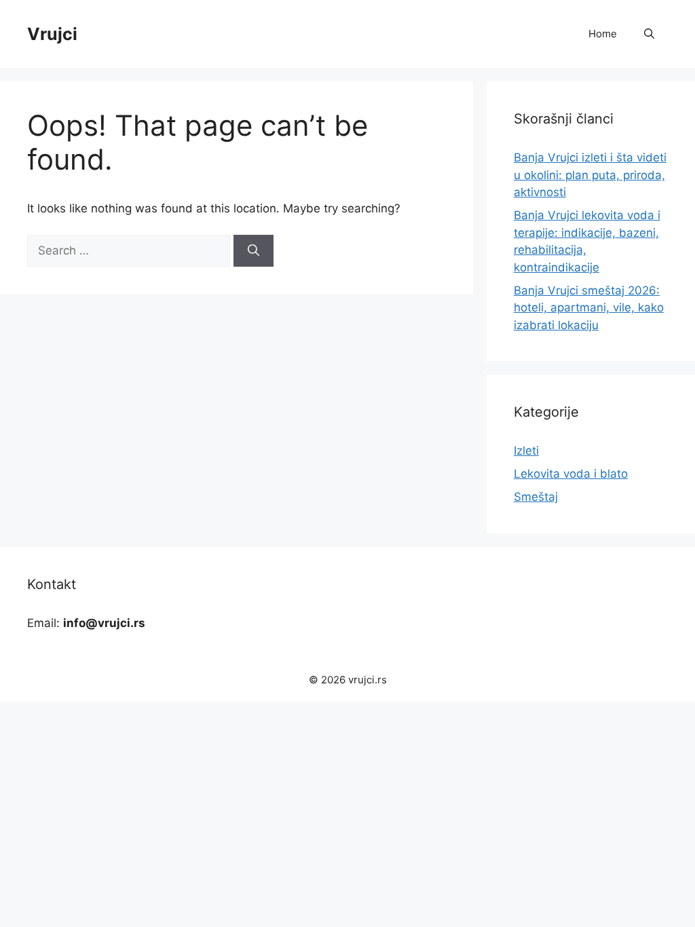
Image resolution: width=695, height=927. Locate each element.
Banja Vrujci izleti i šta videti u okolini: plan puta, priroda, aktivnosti (590, 175)
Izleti (526, 450)
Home (602, 33)
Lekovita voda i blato (571, 473)
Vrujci (52, 34)
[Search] (253, 251)
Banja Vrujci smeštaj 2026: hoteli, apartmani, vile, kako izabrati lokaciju (589, 308)
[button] (649, 34)
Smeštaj (536, 497)
